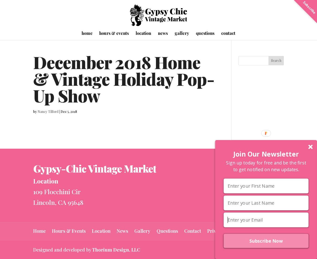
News (163, 34)
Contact (228, 34)
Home (87, 34)
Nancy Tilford (48, 111)
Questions (205, 34)
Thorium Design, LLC (116, 249)
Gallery (182, 34)
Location (143, 34)
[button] (266, 154)
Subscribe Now (266, 241)
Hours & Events (114, 34)
